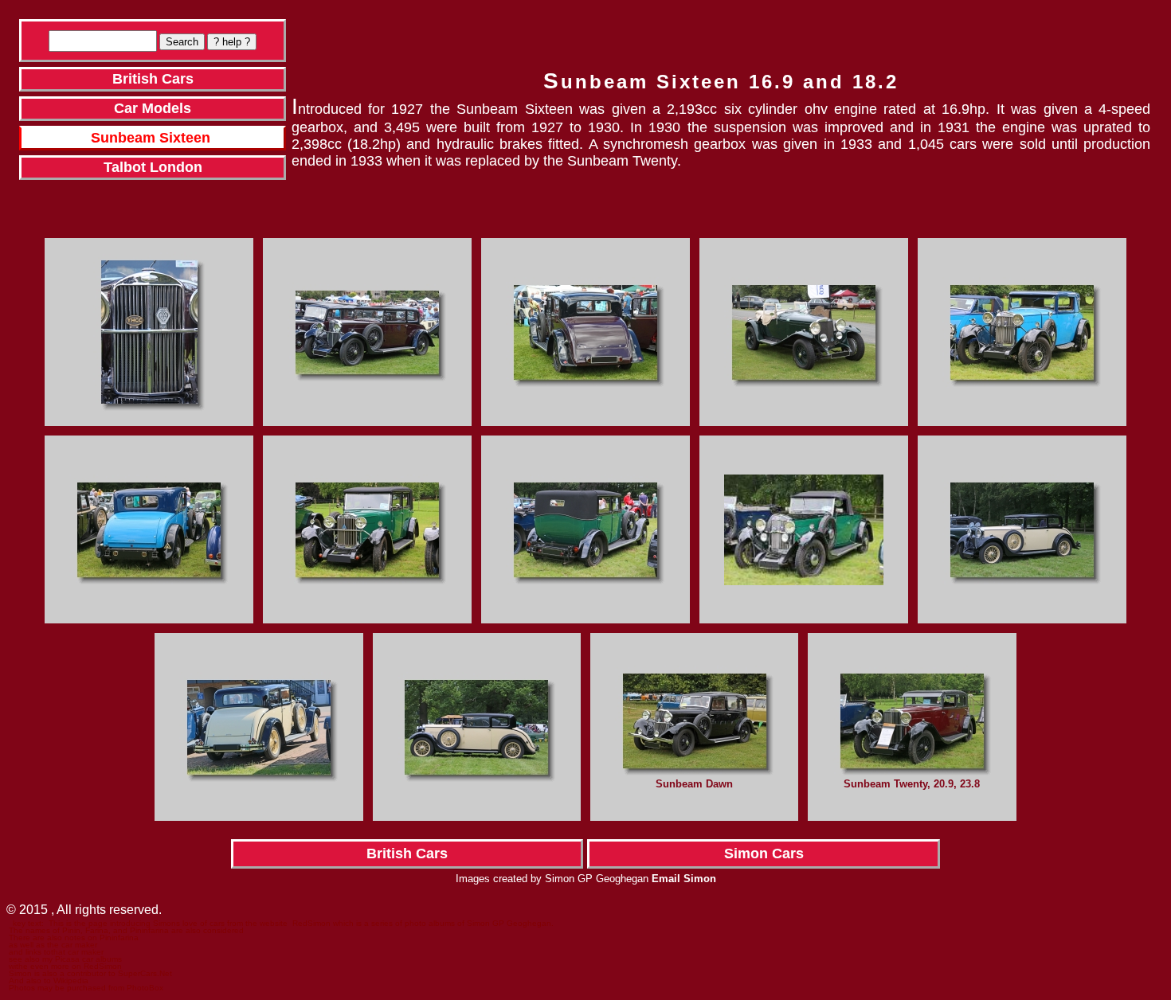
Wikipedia (70, 980)
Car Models (152, 108)
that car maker (77, 951)
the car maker (72, 944)
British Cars (153, 79)
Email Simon (684, 879)
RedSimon (311, 923)
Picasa (67, 959)
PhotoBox (145, 987)
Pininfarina (119, 937)
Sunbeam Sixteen (150, 138)
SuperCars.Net (145, 973)
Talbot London (153, 167)
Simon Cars (764, 853)
